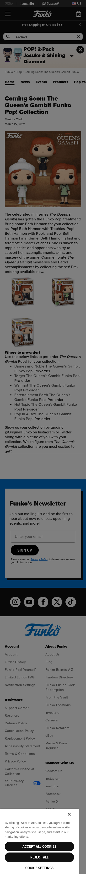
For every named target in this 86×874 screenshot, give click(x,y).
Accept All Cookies (39, 846)
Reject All (39, 857)
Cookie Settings (39, 868)
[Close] (69, 814)
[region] (39, 841)
